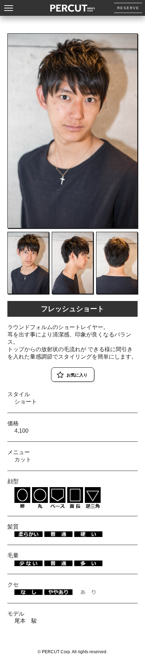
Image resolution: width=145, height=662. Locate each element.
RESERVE (128, 8)
